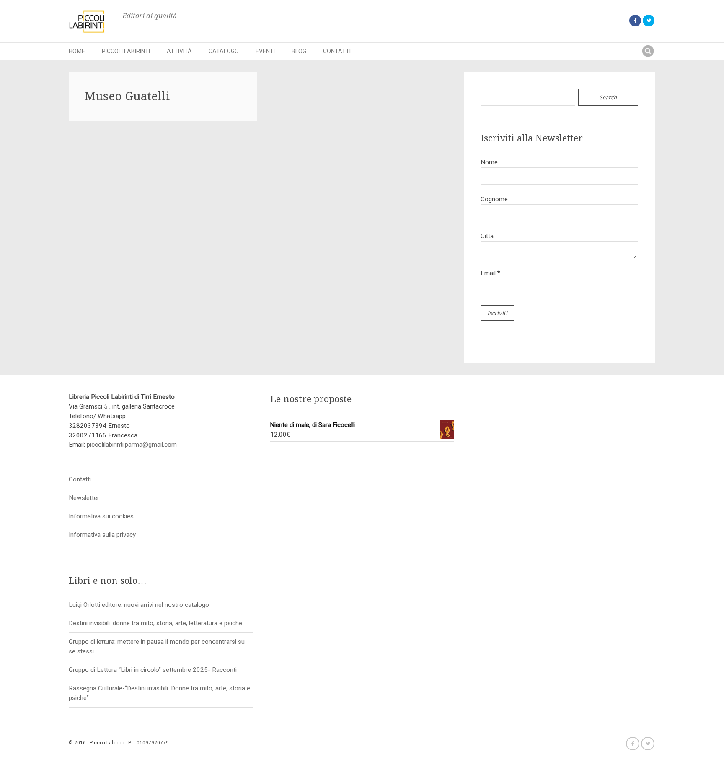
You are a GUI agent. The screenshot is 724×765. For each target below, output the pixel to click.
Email (490, 273)
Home (77, 51)
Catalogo (224, 51)
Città (487, 236)
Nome (489, 162)
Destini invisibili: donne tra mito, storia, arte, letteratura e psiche (155, 623)
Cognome (494, 199)
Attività (179, 51)
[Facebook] (635, 20)
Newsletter (84, 498)
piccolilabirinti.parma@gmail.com (132, 444)
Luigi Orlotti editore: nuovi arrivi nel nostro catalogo (139, 605)
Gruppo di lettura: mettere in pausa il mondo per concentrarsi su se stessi (157, 646)
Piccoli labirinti (126, 51)
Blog (299, 51)
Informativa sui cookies (101, 516)
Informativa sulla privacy (102, 535)
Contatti (337, 51)
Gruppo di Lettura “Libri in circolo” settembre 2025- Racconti (153, 670)
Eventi (265, 51)
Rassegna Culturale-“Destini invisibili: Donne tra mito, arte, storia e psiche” (159, 693)
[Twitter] (648, 20)
